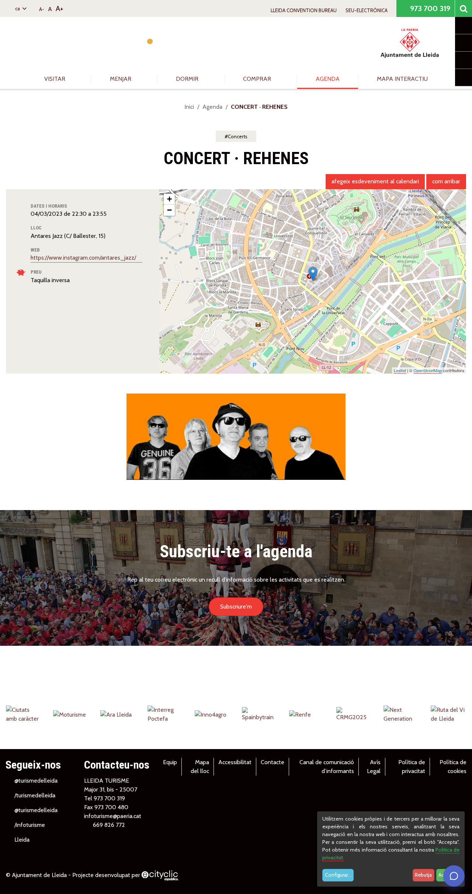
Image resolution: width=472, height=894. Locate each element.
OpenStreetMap (427, 370)
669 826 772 (109, 824)
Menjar (121, 78)
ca (18, 8)
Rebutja (423, 875)
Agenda (328, 78)
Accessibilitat (234, 762)
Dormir (188, 78)
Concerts (237, 136)
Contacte (272, 762)
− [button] (169, 210)
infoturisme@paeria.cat (112, 816)
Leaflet (400, 370)
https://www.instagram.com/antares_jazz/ (84, 257)
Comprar (258, 78)
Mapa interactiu (402, 78)
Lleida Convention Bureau (304, 10)
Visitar (55, 78)
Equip (170, 762)
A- (41, 9)
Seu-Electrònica (367, 10)
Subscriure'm (236, 606)
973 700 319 (429, 8)
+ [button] (169, 199)
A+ (59, 8)
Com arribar (446, 181)
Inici (189, 106)
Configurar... (338, 875)
